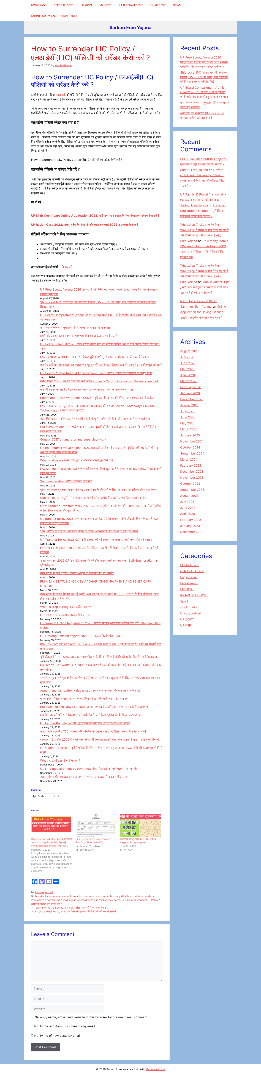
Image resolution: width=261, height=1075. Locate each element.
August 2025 (189, 405)
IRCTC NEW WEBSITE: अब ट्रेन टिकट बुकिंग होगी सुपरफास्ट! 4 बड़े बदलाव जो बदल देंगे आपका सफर (98, 357)
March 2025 (188, 429)
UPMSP (185, 625)
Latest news (189, 583)
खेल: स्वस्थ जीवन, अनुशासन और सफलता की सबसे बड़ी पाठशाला (75, 327)
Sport (184, 601)
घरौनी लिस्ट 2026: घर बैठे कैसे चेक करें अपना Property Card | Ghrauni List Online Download (99, 381)
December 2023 (191, 471)
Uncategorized (44, 892)
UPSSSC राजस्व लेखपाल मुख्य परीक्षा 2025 (65, 615)
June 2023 (187, 507)
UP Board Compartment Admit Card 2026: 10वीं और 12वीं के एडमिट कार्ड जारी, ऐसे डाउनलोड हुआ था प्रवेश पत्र (204, 92)
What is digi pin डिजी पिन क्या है (60, 760)
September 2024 (192, 453)
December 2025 (191, 399)
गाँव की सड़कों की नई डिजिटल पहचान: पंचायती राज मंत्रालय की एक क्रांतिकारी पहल (86, 389)
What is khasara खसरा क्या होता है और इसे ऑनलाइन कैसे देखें (76, 460)
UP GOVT (87, 5)
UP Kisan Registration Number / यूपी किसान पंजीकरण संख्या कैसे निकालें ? (203, 211)
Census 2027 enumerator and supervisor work (73, 439)
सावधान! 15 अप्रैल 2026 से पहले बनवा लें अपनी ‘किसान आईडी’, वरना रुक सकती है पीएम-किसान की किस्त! (99, 739)
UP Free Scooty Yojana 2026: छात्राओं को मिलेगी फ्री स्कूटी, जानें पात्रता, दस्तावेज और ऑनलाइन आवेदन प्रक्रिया (204, 62)
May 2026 (187, 369)
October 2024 (190, 447)
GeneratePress (155, 1069)
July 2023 (187, 501)
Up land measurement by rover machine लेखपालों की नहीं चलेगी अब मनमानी (88, 768)
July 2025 (187, 411)
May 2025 (187, 423)
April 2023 (187, 514)
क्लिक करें (67, 267)
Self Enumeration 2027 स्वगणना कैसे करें (66, 481)
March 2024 (188, 459)
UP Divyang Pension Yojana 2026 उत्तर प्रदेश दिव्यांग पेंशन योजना (81, 636)
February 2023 (190, 520)
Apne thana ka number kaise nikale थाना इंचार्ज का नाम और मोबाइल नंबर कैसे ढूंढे (90, 690)
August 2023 (189, 495)
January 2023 (190, 526)
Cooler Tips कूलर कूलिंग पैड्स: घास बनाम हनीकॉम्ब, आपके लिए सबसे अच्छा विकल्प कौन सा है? (93, 498)
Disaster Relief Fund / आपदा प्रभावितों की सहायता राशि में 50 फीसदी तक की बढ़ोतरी (75, 911)
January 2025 (190, 435)
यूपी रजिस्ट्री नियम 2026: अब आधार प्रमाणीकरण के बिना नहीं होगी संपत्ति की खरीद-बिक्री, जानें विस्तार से (98, 657)
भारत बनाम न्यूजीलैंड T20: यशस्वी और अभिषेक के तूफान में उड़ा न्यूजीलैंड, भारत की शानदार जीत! (93, 731)
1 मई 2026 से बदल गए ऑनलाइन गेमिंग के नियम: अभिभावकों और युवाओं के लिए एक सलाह (89, 531)
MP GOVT (106, 5)
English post (188, 577)
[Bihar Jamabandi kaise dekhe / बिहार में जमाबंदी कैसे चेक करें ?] (96, 825)
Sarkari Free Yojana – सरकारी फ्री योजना (54, 16)
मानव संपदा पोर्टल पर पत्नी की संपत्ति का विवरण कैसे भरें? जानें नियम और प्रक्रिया (84, 698)
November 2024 (191, 441)
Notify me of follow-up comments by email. (65, 1026)
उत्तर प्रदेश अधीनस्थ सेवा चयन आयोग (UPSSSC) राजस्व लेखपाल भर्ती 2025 (83, 777)
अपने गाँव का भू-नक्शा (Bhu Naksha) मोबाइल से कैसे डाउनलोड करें (78, 336)
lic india (39, 896)
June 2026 (187, 363)
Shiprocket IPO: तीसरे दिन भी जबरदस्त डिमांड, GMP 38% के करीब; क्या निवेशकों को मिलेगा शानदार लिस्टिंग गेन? (204, 77)
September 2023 (192, 489)
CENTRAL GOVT (63, 5)
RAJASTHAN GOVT (131, 5)
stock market (189, 607)
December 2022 (191, 532)
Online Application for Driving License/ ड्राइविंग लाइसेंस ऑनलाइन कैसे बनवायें (203, 312)
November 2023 (191, 477)
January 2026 (190, 393)
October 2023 (190, 483)
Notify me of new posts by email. (57, 1035)
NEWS (177, 5)
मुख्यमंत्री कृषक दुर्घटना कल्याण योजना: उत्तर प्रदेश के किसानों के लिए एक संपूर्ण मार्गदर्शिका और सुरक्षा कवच (98, 489)
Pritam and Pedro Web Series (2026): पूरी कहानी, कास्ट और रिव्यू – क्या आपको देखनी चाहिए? (97, 398)
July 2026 (187, 357)
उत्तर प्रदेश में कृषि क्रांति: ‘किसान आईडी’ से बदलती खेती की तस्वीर (77, 573)
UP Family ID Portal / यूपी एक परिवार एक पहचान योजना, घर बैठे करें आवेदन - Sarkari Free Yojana (203, 200)
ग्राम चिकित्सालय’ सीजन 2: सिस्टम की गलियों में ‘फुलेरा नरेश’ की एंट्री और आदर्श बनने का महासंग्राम (95, 418)
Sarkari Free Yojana (131, 27)
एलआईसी (61, 95)
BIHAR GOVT (158, 5)
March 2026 (188, 381)
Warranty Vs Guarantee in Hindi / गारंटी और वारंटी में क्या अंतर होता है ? (71, 907)
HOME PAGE (38, 5)
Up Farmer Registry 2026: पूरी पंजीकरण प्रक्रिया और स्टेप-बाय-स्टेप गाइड (85, 723)
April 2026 (187, 375)
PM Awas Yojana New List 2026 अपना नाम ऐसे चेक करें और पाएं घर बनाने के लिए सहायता (94, 707)
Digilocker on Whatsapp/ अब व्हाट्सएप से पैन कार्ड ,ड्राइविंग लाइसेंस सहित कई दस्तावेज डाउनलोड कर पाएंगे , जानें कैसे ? (51, 842)
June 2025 (187, 417)
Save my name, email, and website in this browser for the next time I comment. (91, 1017)
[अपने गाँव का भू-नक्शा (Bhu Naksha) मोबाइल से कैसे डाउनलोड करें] (140, 825)
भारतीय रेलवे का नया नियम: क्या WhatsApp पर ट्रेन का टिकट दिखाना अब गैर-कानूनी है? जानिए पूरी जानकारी (101, 365)
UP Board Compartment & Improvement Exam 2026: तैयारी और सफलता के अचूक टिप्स (96, 373)
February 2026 (190, 387)
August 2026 (189, 351)
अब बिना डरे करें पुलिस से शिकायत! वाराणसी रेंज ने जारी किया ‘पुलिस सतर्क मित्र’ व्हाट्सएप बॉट (91, 715)
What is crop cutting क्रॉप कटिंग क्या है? (65, 607)
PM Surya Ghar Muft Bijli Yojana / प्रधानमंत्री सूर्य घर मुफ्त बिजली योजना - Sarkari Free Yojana (203, 164)
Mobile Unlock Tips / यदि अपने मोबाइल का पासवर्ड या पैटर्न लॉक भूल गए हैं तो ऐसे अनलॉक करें (205, 287)
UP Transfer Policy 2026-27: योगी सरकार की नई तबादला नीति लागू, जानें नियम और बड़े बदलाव (96, 539)
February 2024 (190, 465)
